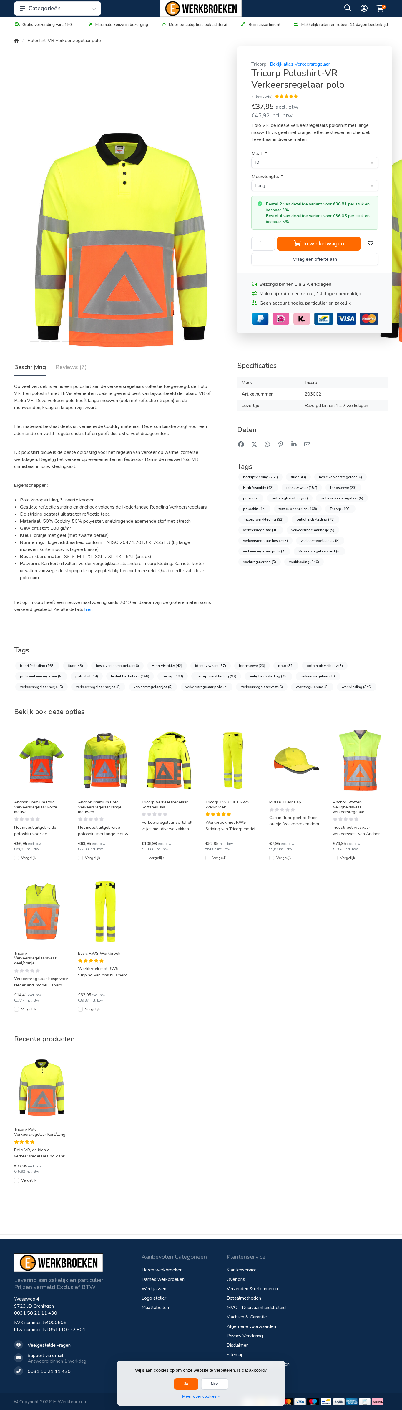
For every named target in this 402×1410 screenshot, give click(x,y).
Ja (186, 1383)
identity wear (301, 487)
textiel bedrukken (298, 508)
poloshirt (254, 508)
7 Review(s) (262, 96)
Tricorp (258, 64)
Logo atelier (154, 1298)
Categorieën (45, 8)
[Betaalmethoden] (287, 1401)
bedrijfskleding (260, 477)
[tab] (71, 368)
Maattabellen (155, 1307)
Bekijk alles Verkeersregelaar (300, 64)
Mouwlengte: (266, 176)
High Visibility (258, 487)
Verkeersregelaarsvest (319, 551)
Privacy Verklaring (245, 1336)
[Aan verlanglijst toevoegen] (370, 244)
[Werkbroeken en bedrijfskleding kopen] (201, 8)
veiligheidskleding (315, 519)
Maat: (258, 153)
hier (88, 609)
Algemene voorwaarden (251, 1326)
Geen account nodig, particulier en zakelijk (305, 303)
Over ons (236, 1279)
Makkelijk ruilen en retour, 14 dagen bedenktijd (344, 24)
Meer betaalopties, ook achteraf (198, 24)
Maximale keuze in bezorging (121, 24)
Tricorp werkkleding (263, 519)
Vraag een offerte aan (315, 259)
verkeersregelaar (260, 530)
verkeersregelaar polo (264, 551)
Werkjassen (154, 1289)
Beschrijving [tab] (30, 367)
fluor (298, 477)
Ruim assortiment (264, 24)
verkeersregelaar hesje (312, 530)
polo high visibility (290, 498)
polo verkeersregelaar (342, 498)
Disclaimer (237, 1345)
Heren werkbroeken (162, 1270)
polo (251, 498)
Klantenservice (242, 1270)
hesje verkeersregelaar (340, 477)
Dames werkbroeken (163, 1279)
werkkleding (304, 561)
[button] (348, 9)
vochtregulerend (259, 561)
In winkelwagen (323, 244)
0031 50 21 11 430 (35, 1313)
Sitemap (235, 1354)
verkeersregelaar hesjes (265, 540)
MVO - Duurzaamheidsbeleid (256, 1307)
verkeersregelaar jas (320, 540)
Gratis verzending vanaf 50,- (48, 24)
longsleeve (343, 487)
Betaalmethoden (244, 1298)
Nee (214, 1383)
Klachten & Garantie (247, 1317)
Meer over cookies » (201, 1396)
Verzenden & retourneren (252, 1289)
